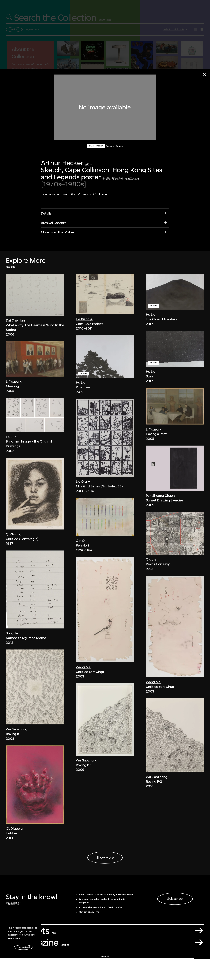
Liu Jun (11, 437)
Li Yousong (14, 381)
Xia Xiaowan (15, 829)
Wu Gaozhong (16, 729)
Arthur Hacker (62, 163)
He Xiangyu (84, 319)
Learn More (14, 938)
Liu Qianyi (83, 482)
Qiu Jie (151, 559)
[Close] (204, 74)
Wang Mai (83, 667)
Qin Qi (80, 541)
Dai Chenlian (15, 320)
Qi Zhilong (13, 534)
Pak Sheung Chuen (160, 496)
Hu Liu (80, 382)
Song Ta (12, 633)
